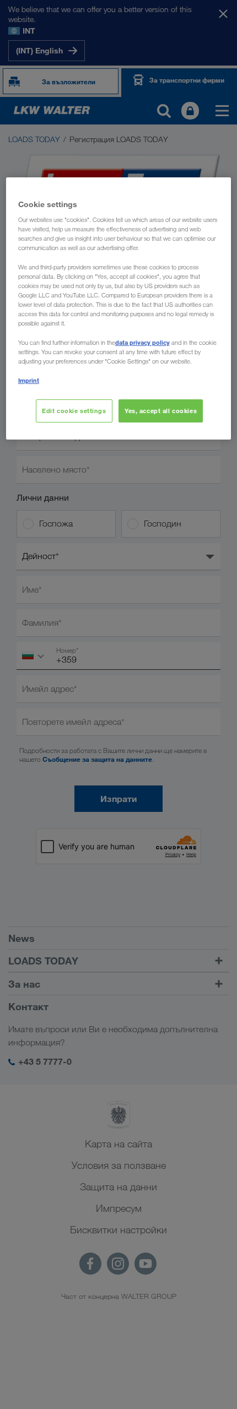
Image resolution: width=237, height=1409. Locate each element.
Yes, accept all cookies (161, 411)
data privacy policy (142, 342)
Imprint (28, 380)
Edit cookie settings (74, 411)
